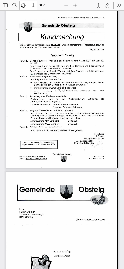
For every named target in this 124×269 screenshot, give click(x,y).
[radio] (98, 5)
